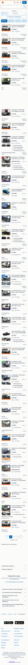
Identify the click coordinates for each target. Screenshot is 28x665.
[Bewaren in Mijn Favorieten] (9, 26)
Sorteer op (14, 10)
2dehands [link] (3, 645)
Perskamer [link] (3, 642)
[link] (2, 2)
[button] (17, 2)
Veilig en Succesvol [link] (5, 631)
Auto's (10, 20)
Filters (5, 21)
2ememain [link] (16, 645)
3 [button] (17, 536)
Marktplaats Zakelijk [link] (19, 628)
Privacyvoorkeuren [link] (18, 636)
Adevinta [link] (16, 642)
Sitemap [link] (3, 647)
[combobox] (12, 7)
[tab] (2, 13)
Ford (17, 20)
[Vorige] (7, 536)
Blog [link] (2, 628)
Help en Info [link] (17, 631)
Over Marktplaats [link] (5, 640)
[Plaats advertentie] (24, 2)
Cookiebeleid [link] (4, 636)
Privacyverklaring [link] (18, 633)
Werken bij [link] (16, 640)
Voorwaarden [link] (4, 633)
